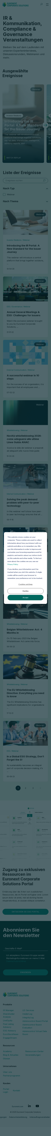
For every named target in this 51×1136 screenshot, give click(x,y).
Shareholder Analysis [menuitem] (9, 1015)
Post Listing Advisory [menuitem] (8, 1025)
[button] (45, 125)
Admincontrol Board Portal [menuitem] (35, 1021)
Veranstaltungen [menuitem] (33, 1055)
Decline (25, 591)
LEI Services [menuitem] (28, 1010)
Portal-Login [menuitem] (6, 1090)
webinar (11, 194)
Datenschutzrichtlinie (16, 961)
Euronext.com (17, 1106)
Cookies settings (25, 584)
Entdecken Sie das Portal (25, 912)
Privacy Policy (12, 564)
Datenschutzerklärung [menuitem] (18, 1117)
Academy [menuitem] (7, 1051)
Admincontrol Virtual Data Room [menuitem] (34, 1032)
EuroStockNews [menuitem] (10, 1034)
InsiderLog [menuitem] (27, 1014)
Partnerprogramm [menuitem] (11, 1075)
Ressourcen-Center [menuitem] (34, 1051)
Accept (25, 597)
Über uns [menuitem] (7, 1072)
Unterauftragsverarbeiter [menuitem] (40, 1117)
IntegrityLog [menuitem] (28, 1017)
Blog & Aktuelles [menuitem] (10, 1055)
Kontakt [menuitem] (16, 1090)
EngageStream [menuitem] (10, 1038)
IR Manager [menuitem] (8, 1010)
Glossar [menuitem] (6, 1058)
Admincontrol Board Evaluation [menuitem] (31, 1026)
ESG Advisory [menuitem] (9, 1030)
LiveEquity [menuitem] (7, 1020)
